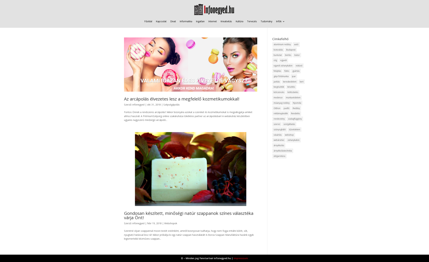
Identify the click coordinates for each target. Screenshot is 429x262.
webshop (289, 134)
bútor (297, 55)
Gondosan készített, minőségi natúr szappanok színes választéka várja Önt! (188, 215)
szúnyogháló (280, 129)
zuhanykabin (293, 140)
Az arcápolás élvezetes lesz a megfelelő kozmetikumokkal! (181, 99)
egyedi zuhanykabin (283, 65)
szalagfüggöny (295, 118)
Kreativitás (226, 21)
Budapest (290, 49)
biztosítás (278, 49)
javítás (277, 81)
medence (278, 97)
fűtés (286, 71)
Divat (173, 21)
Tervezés (252, 21)
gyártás (295, 71)
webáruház (279, 140)
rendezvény (279, 118)
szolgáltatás (289, 124)
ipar (294, 76)
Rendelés (295, 113)
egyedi (283, 60)
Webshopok (170, 223)
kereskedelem (289, 81)
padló (286, 108)
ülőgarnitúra (279, 156)
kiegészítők (279, 86)
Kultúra (239, 21)
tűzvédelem (294, 129)
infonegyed (138, 104)
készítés (291, 86)
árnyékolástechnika (283, 150)
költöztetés (293, 92)
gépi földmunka (281, 76)
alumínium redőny (282, 44)
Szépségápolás (171, 104)
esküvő (299, 65)
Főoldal (148, 21)
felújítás (277, 71)
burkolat (278, 55)
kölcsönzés (279, 92)
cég (275, 60)
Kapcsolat (161, 21)
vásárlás (278, 134)
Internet (212, 21)
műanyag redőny (282, 102)
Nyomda (297, 102)
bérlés (288, 55)
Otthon (277, 108)
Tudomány (266, 21)
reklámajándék (281, 113)
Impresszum (241, 258)
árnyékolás (279, 145)
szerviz (277, 124)
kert (301, 81)
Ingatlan (200, 21)
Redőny (296, 108)
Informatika (186, 21)
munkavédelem (293, 97)
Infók (279, 21)
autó (296, 44)
